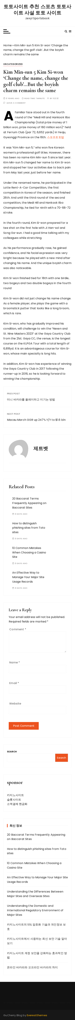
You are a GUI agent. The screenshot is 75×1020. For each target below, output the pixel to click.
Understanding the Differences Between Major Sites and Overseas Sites (35, 894)
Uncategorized (13, 64)
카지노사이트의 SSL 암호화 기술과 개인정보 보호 (36, 927)
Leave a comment (16, 103)
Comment (17, 629)
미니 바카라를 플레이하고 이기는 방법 (31, 400)
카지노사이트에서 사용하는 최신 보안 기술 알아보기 (37, 941)
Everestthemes (37, 1015)
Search (12, 751)
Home (7, 45)
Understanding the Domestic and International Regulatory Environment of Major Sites (35, 910)
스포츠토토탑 (55, 137)
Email (14, 683)
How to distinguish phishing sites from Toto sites (28, 527)
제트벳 (56, 98)
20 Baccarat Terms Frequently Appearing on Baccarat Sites (29, 503)
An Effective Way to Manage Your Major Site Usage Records (28, 577)
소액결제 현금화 (17, 804)
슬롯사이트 (14, 800)
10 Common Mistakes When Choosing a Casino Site (29, 552)
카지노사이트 (15, 795)
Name (14, 662)
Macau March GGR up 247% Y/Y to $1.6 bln (36, 420)
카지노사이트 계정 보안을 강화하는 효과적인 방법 (37, 955)
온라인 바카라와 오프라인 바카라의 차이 (32, 967)
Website (15, 704)
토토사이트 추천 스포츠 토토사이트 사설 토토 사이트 (37, 10)
